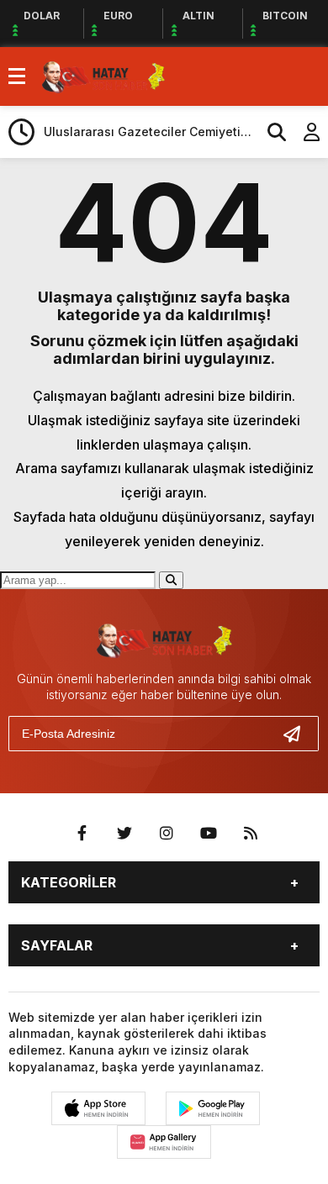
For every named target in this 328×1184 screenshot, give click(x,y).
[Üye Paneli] (303, 131)
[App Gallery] (164, 1142)
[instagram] (166, 833)
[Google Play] (213, 1108)
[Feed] (250, 833)
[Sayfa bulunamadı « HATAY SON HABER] (103, 74)
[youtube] (208, 833)
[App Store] (98, 1108)
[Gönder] (298, 733)
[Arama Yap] (269, 131)
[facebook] (82, 833)
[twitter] (124, 833)
